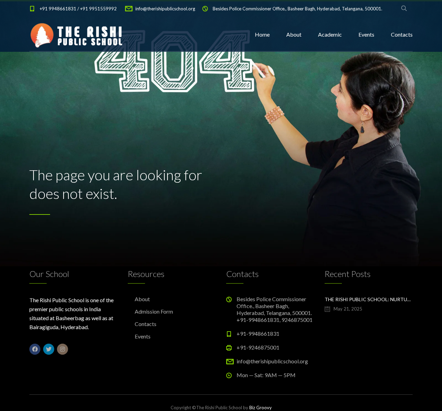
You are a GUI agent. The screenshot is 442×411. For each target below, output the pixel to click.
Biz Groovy (260, 407)
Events (366, 34)
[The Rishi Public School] (77, 34)
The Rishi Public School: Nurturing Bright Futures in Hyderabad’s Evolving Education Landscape (369, 299)
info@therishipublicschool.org (165, 8)
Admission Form (154, 311)
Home (262, 34)
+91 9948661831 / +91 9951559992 (78, 8)
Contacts (402, 34)
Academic (330, 34)
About (293, 34)
